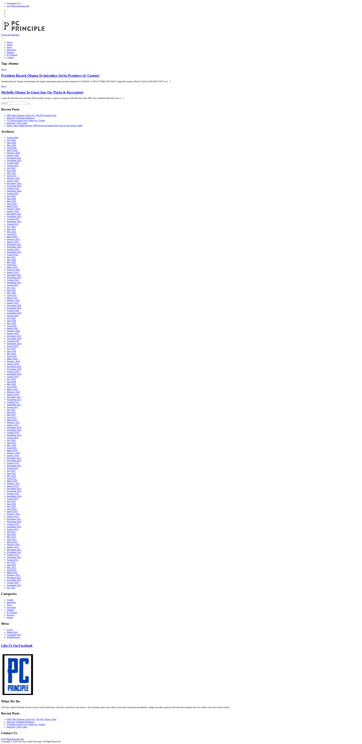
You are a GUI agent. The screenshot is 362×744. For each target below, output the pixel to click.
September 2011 (14, 585)
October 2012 (13, 555)
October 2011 (13, 582)
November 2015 (14, 460)
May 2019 (11, 354)
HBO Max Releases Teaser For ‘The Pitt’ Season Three (31, 115)
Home (9, 42)
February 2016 (13, 453)
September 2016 (14, 435)
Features (10, 52)
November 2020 (14, 308)
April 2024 (12, 203)
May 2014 (11, 506)
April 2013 (12, 539)
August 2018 (12, 376)
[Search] (29, 103)
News (9, 47)
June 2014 (11, 504)
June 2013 (11, 534)
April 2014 (12, 509)
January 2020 (13, 333)
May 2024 (11, 201)
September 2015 (14, 465)
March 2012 (12, 572)
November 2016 (14, 430)
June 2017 (11, 412)
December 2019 (14, 336)
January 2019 (13, 364)
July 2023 (11, 226)
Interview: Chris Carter (17, 123)
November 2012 (14, 552)
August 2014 (12, 499)
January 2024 (13, 211)
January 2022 (13, 272)
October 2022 (13, 249)
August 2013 (12, 529)
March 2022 (12, 267)
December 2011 (14, 577)
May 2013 (11, 537)
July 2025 (11, 168)
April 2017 (12, 417)
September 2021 (14, 282)
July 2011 (11, 588)
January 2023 (13, 242)
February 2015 (13, 483)
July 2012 (11, 562)
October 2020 (13, 310)
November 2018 (14, 369)
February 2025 (13, 178)
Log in (10, 629)
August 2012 (12, 560)
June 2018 (11, 382)
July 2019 (11, 348)
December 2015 (14, 458)
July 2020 (11, 318)
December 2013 (14, 519)
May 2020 (11, 323)
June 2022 (11, 259)
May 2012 (11, 567)
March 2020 (12, 328)
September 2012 (14, 557)
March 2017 (12, 420)
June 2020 (11, 321)
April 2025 (12, 176)
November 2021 (14, 277)
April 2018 (12, 387)
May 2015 (11, 476)
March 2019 (12, 359)
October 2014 (13, 493)
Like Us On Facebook (17, 645)
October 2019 (13, 341)
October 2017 (13, 402)
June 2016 (11, 443)
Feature (10, 600)
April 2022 (12, 265)
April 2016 (12, 448)
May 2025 (11, 173)
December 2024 (14, 183)
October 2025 (13, 163)
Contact (10, 57)
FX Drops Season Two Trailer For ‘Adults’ (26, 120)
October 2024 (13, 188)
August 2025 (12, 165)
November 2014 (14, 491)
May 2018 (11, 384)
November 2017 (14, 399)
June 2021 (11, 290)
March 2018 (12, 389)
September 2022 (14, 252)
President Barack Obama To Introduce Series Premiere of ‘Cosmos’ (50, 75)
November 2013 (14, 521)
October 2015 (13, 463)
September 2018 (14, 374)
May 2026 (11, 145)
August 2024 (12, 193)
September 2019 (14, 343)
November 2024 (14, 186)
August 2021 (12, 285)
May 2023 (11, 231)
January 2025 (13, 181)
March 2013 (12, 542)
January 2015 (13, 486)
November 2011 (14, 580)
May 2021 (11, 293)
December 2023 (14, 214)
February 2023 (13, 239)
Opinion (10, 610)
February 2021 (13, 300)
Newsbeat (11, 607)
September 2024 (14, 191)
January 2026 (13, 155)
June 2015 (11, 473)
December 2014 (14, 488)
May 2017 (11, 415)
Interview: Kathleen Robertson (20, 118)
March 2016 (12, 450)
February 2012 (13, 575)
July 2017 (11, 410)
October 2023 (13, 219)
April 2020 (12, 326)
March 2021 (12, 298)
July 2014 (11, 501)
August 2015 (12, 468)
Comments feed (14, 634)
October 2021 (13, 280)
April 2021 (12, 295)
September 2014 (14, 496)
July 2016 (11, 440)
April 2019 (12, 356)
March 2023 (12, 237)
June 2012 (11, 565)
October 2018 (13, 371)
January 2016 (13, 455)
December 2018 (14, 366)
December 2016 (14, 427)
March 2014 (12, 511)
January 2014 (13, 516)
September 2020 (14, 313)
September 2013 (14, 527)
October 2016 (13, 432)
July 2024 (11, 196)
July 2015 (11, 471)
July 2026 (11, 140)
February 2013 (13, 544)
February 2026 (13, 153)
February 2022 (13, 270)
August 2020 (12, 315)
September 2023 (14, 221)
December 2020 (14, 305)
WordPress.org (13, 637)
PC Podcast (12, 55)
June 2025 (11, 170)
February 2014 (13, 514)
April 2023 (12, 234)
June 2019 (11, 351)
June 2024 (11, 198)
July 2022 (11, 257)
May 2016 (11, 445)
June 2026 (11, 142)
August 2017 (12, 407)
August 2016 (12, 438)
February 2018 (13, 392)
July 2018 (11, 379)
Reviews (11, 615)
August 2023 (12, 224)
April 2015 (12, 478)
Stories (10, 617)
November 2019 (14, 338)
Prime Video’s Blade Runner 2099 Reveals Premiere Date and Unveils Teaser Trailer (44, 125)
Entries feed (12, 632)
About (9, 45)
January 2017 (13, 425)
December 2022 (14, 244)
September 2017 (14, 404)
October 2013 (13, 524)
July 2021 (11, 287)
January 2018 (13, 394)
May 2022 (11, 262)
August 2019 (12, 346)
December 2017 (14, 397)
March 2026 (12, 150)
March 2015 (12, 481)
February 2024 (13, 209)
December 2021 (14, 275)
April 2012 (12, 570)
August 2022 (12, 254)
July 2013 (11, 532)
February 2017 (13, 422)
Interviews (11, 50)
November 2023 (14, 216)
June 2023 (11, 229)
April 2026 (12, 148)
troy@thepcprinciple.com (18, 6)
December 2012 (14, 549)
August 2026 (12, 137)
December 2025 (14, 158)
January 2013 (13, 547)
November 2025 (14, 160)
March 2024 (12, 206)
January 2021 (13, 303)
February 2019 (13, 361)
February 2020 (13, 331)
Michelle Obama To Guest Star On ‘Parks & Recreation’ (42, 92)
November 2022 (14, 247)
